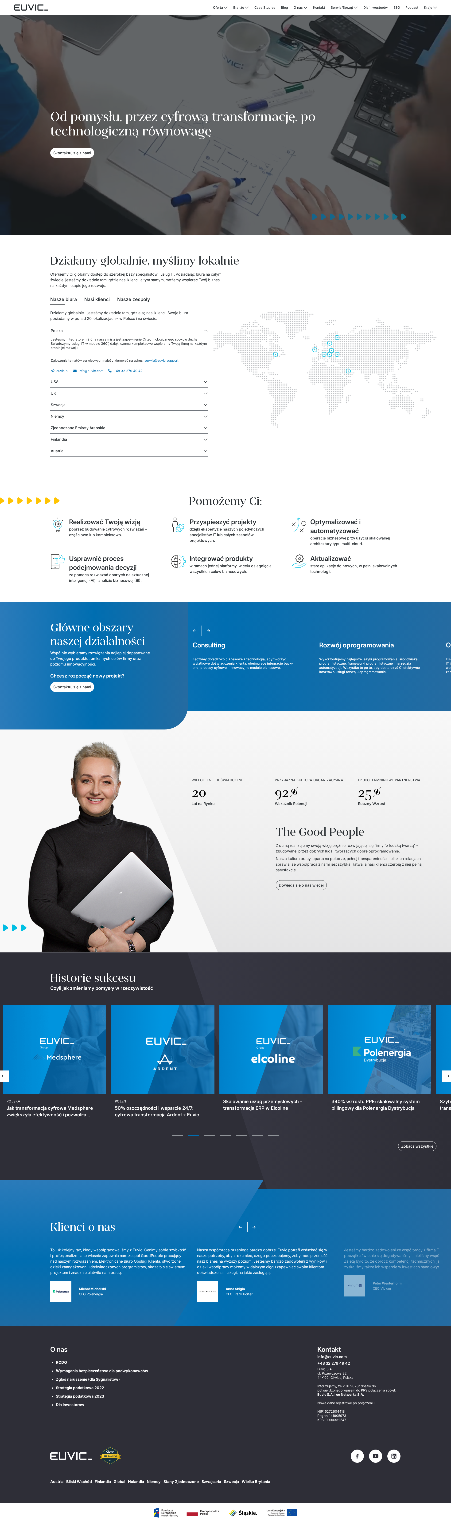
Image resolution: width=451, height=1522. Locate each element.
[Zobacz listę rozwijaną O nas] (305, 7)
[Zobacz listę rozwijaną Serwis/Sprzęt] (356, 7)
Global (119, 1481)
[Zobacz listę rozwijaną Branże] (247, 7)
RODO (61, 1362)
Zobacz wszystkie (417, 1146)
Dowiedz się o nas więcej (301, 885)
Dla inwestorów (375, 7)
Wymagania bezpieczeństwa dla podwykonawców (102, 1370)
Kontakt (319, 7)
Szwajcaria (211, 1481)
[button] (129, 330)
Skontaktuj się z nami (72, 153)
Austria (56, 1481)
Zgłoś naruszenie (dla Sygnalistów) (88, 1379)
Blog (284, 7)
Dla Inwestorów (70, 1404)
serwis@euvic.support (161, 360)
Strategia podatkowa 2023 (80, 1396)
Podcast (411, 7)
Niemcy (154, 1481)
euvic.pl (62, 371)
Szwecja (231, 1481)
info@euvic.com (91, 371)
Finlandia (103, 1481)
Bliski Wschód (79, 1481)
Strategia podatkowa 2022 (80, 1387)
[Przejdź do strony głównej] (71, 1456)
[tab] (63, 299)
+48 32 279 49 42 (128, 371)
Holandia (136, 1481)
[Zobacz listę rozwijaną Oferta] (226, 7)
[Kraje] (435, 7)
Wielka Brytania (256, 1481)
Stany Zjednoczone (181, 1481)
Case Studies (264, 7)
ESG (396, 7)
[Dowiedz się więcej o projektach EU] (165, 1512)
